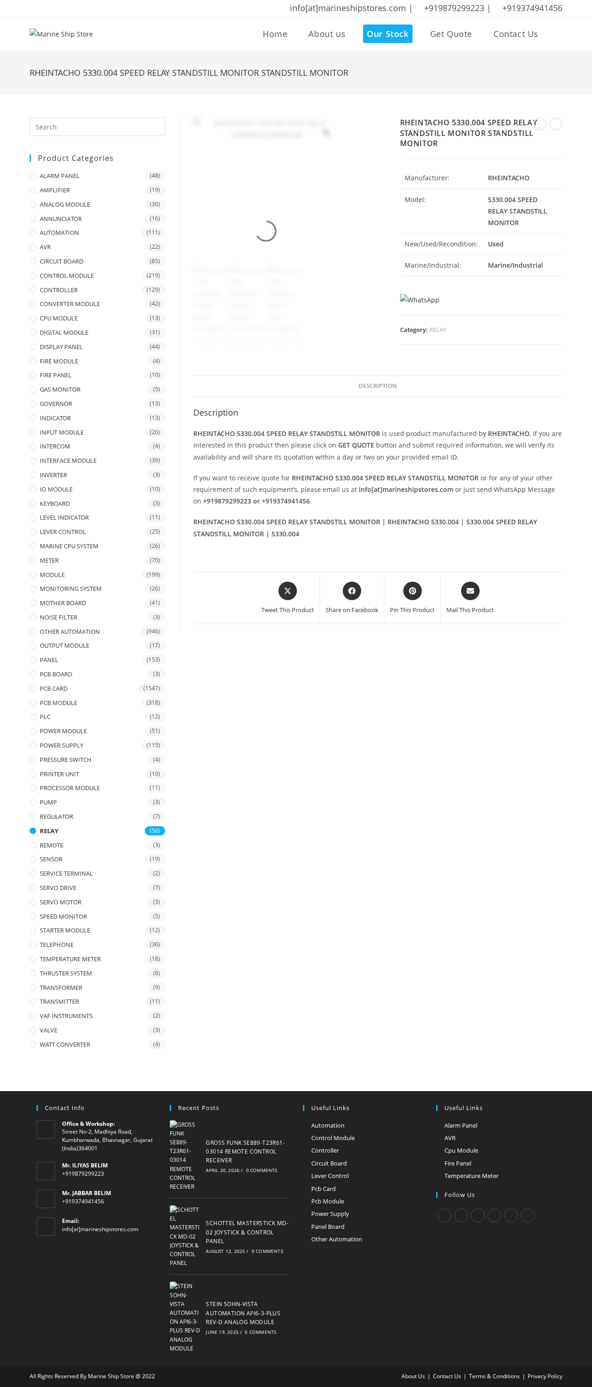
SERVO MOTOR (60, 902)
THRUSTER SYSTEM (66, 973)
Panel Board (328, 1226)
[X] (444, 1215)
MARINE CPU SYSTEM (69, 546)
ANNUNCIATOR (61, 219)
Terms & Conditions (494, 1376)
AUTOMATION (59, 232)
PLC (45, 716)
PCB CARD (54, 688)
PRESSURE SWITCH (66, 759)
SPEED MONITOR (63, 916)
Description (377, 386)
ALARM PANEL (60, 176)
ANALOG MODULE (65, 204)
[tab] (377, 386)
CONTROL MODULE (67, 275)
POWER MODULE (63, 731)
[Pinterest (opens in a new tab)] (57, 8)
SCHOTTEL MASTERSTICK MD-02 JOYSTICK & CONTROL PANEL (247, 1232)
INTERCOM (55, 446)
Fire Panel (457, 1163)
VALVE (48, 1030)
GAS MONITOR (60, 389)
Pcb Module (327, 1201)
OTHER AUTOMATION (70, 631)
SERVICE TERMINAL (66, 873)
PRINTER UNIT (59, 774)
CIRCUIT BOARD (61, 261)
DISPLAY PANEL (61, 347)
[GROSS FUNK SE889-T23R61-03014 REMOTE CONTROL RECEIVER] (185, 1155)
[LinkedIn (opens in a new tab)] (81, 8)
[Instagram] (478, 1215)
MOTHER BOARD (63, 603)
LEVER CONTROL (63, 532)
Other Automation (336, 1239)
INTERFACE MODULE (68, 460)
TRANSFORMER (61, 987)
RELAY (437, 329)
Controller (325, 1150)
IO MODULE (56, 489)
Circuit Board (329, 1163)
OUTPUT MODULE (64, 645)
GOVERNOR (56, 403)
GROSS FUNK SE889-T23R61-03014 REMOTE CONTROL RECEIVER (245, 1151)
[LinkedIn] (494, 1215)
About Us (413, 1376)
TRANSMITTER (59, 1001)
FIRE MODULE (59, 361)
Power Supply (330, 1213)
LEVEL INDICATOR (64, 517)
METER (49, 560)
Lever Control (330, 1176)
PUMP (48, 802)
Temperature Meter (471, 1176)
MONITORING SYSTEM (71, 588)
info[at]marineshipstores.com (100, 1229)
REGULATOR (56, 816)
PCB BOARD (56, 674)
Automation (328, 1125)
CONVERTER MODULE (70, 304)
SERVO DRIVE (58, 888)
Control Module (333, 1138)
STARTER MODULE (65, 930)
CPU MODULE (59, 318)
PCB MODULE (58, 703)
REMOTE (51, 845)
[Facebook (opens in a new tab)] (45, 8)
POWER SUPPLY (61, 745)
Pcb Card (323, 1188)
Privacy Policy (545, 1376)
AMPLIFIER (55, 190)
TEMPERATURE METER (70, 959)
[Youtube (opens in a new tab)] (93, 8)
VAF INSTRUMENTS (66, 1016)
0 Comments (262, 1170)
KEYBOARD (55, 503)
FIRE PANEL (56, 375)
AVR (45, 247)
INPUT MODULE (62, 432)
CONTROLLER (59, 290)
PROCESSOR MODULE (70, 788)
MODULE (52, 575)
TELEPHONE (57, 944)
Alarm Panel (460, 1125)
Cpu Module (461, 1150)
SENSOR (51, 859)
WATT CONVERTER (65, 1044)
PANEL (49, 660)
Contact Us (447, 1376)
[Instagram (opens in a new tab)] (69, 8)
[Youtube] (528, 1215)
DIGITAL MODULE (64, 332)
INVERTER (53, 475)
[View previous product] (539, 123)
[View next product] (555, 123)
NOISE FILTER (58, 617)
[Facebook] (461, 1215)
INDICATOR (55, 418)
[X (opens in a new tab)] (34, 8)
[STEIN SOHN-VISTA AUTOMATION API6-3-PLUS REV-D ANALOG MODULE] (185, 1317)
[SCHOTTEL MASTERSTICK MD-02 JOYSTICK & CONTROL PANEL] (185, 1236)
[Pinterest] (511, 1215)
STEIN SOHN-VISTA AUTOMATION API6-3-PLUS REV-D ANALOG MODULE (243, 1313)
